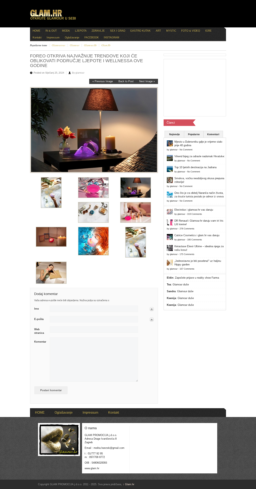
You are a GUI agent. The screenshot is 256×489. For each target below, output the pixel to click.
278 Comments (187, 228)
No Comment (186, 149)
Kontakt (37, 37)
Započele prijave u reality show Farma (197, 277)
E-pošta (39, 319)
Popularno (194, 134)
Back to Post (126, 81)
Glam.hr (128, 484)
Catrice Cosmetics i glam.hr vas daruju (196, 235)
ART (158, 30)
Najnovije (174, 134)
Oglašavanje (72, 37)
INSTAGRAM (111, 37)
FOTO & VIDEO (190, 30)
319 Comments (194, 214)
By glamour (78, 72)
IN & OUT (51, 30)
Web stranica (39, 331)
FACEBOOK (91, 37)
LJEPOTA (81, 30)
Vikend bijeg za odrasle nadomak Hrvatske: (199, 156)
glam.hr (106, 45)
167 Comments (187, 269)
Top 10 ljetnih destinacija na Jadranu (195, 167)
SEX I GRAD (117, 30)
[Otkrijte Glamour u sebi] (53, 19)
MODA (66, 30)
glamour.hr (90, 45)
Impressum (53, 37)
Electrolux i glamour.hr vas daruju (193, 209)
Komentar (40, 341)
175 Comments (187, 254)
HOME (36, 30)
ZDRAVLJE (98, 30)
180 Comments (194, 239)
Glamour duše (181, 284)
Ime (36, 308)
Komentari (213, 134)
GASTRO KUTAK (140, 30)
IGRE (208, 30)
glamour (74, 45)
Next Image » (147, 81)
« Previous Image (102, 81)
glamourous (58, 45)
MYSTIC (171, 30)
